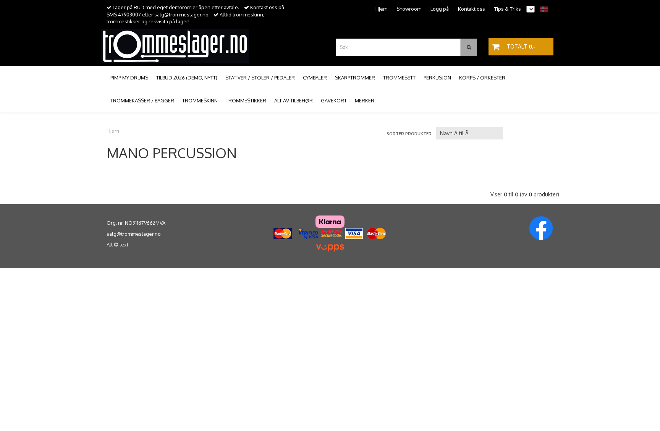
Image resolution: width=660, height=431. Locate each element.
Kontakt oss (471, 9)
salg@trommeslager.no (134, 234)
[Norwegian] (542, 9)
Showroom (408, 9)
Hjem (381, 9)
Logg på (439, 9)
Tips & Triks (507, 9)
